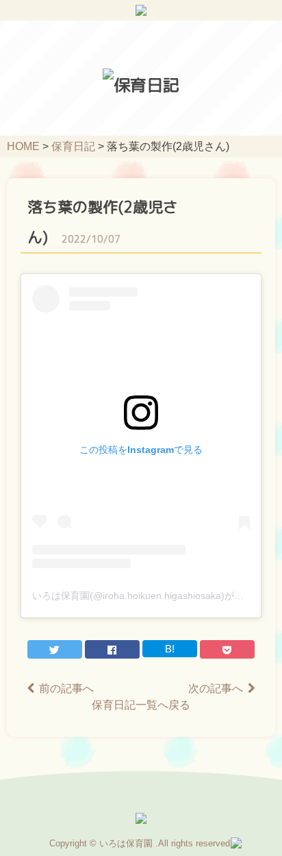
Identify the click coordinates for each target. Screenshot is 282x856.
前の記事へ (66, 688)
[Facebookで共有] (112, 649)
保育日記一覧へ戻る (141, 705)
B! (170, 649)
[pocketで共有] (227, 649)
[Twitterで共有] (54, 649)
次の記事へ (215, 688)
